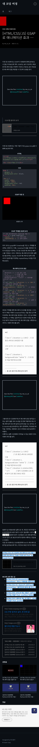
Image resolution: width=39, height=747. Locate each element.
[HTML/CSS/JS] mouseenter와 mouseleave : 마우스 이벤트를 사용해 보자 (20, 580)
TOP (35, 740)
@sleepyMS (15, 92)
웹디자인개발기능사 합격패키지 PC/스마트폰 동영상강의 (13, 626)
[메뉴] (35, 3)
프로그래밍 (8, 641)
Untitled (19, 89)
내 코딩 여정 (9, 4)
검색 (30, 3)
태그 (10, 11)
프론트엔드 (16, 641)
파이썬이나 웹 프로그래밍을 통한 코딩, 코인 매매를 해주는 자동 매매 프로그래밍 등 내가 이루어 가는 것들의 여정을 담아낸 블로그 (15, 714)
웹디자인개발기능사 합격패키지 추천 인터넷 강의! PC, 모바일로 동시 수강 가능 (13, 630)
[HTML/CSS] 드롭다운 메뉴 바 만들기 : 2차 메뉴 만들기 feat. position (21, 599)
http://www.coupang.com (13, 609)
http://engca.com (10, 623)
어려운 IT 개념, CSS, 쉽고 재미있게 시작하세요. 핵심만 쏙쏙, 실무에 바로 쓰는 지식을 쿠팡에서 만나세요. (18, 615)
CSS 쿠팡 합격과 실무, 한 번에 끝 (17, 612)
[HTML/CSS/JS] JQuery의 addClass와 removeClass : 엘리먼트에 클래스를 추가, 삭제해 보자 (21, 587)
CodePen (25, 92)
